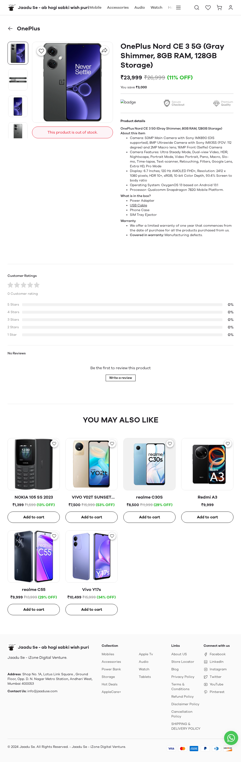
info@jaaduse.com (42, 691)
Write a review (120, 378)
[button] (197, 7)
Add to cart (33, 517)
